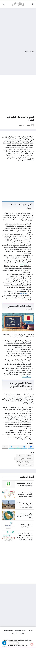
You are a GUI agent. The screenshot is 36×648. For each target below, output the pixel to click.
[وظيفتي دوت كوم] (18, 4)
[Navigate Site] (33, 4)
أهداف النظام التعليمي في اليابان (24, 458)
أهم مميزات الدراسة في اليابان (25, 462)
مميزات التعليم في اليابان (26, 465)
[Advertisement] (18, 28)
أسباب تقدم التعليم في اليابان (25, 455)
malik (28, 125)
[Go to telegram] (4, 643)
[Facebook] (31, 447)
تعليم (26, 51)
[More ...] (5, 447)
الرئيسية (32, 51)
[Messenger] (24, 447)
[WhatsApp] (18, 447)
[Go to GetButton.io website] (4, 646)
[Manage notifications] (31, 644)
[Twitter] (12, 447)
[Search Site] (3, 4)
